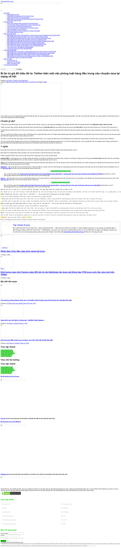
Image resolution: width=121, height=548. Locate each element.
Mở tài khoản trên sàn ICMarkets (11, 421)
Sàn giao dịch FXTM (7, 354)
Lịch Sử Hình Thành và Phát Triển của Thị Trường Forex (23, 25)
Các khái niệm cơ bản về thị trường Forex (19, 26)
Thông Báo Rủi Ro (92, 545)
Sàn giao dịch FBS (6, 356)
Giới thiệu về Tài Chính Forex (74, 232)
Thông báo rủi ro (9, 516)
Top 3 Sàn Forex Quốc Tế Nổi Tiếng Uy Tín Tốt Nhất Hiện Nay (25, 45)
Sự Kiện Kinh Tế (12, 60)
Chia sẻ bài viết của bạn (14, 20)
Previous (4, 247)
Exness (3, 418)
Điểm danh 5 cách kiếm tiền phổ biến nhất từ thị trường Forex (25, 19)
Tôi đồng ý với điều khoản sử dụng (13, 538)
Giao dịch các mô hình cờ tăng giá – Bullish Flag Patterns (22, 320)
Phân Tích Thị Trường (13, 62)
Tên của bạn (4, 533)
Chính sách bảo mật (10, 523)
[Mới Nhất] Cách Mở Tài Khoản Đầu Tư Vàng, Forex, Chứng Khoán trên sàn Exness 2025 (33, 35)
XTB (64, 516)
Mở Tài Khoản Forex (10, 34)
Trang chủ (7, 504)
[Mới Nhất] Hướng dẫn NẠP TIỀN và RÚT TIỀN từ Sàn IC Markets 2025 (28, 54)
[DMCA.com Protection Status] (11, 493)
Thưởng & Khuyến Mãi (10, 65)
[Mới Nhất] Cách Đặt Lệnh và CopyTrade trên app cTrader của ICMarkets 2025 (30, 56)
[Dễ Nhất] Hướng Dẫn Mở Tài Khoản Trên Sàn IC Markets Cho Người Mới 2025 (30, 41)
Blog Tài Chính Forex (13, 63)
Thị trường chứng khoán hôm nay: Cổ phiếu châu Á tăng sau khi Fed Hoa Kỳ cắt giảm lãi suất (36, 300)
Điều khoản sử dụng (13, 14)
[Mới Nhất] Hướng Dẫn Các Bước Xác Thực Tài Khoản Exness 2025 (27, 36)
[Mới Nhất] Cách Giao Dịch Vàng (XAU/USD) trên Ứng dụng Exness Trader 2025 (30, 53)
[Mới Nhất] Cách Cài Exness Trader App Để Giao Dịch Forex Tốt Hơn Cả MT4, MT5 (31, 51)
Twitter (45, 82)
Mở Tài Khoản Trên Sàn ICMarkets (60, 171)
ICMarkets (4, 474)
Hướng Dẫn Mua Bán (10, 50)
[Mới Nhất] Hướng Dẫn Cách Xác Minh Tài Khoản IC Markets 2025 (26, 39)
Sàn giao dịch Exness (7, 352)
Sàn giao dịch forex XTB (8, 353)
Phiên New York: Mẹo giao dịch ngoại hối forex (23, 251)
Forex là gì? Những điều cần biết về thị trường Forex (22, 23)
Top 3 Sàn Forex (67, 504)
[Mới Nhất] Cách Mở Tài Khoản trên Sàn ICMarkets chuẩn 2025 (25, 42)
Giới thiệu (7, 13)
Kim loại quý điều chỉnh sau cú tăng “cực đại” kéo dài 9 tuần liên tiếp (27, 340)
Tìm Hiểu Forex (8, 22)
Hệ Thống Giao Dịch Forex (15, 32)
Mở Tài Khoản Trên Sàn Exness (60, 182)
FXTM (64, 520)
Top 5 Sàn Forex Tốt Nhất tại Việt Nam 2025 (20, 47)
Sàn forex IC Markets (7, 350)
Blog (5, 508)
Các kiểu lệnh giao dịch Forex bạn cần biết (19, 57)
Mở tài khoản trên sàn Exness (10, 376)
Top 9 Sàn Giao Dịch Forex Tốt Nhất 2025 (19, 48)
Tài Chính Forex (23, 80)
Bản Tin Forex (8, 59)
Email (2, 535)
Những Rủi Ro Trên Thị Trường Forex (18, 17)
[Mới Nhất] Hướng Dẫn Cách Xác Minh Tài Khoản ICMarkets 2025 (26, 44)
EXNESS (65, 508)
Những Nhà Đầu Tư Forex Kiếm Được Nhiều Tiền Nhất (23, 31)
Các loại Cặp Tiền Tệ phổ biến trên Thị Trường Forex (22, 28)
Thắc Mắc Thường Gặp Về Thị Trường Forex (20, 16)
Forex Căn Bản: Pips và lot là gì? (16, 29)
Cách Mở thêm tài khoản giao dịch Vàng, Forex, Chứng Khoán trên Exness (29, 38)
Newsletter (7, 512)
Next (3, 268)
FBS (64, 523)
